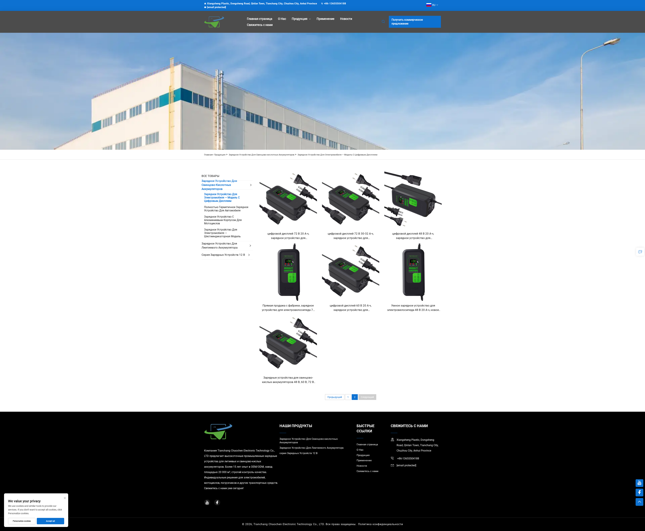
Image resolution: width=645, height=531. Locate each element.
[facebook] (217, 502)
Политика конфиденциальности (380, 524)
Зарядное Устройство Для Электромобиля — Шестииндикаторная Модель (222, 233)
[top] (639, 502)
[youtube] (207, 502)
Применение (325, 19)
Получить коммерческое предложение (407, 21)
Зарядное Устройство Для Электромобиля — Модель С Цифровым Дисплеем (337, 154)
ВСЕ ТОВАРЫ (210, 176)
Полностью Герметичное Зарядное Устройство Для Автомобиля (226, 209)
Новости (346, 19)
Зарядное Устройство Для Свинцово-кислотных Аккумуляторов (261, 154)
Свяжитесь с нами (260, 25)
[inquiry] (640, 252)
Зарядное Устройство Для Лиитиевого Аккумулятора (220, 245)
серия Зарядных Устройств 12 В (223, 254)
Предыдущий (334, 397)
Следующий (367, 397)
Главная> (208, 154)
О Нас (282, 19)
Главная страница (259, 19)
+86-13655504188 (335, 3)
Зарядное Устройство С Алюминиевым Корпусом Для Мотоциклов (223, 220)
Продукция (299, 19)
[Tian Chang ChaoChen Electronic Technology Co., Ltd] (221, 22)
